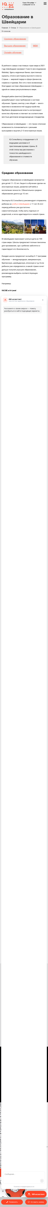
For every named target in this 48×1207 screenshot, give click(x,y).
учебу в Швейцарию (21, 204)
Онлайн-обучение (12, 52)
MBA (35, 45)
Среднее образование (15, 38)
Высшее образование (15, 45)
